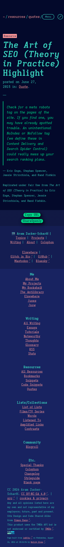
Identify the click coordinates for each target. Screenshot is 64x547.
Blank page (32, 482)
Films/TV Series (32, 411)
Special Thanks (32, 465)
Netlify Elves (37, 542)
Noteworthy (32, 336)
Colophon (47, 242)
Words (32, 416)
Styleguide (32, 478)
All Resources (32, 372)
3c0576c (26, 538)
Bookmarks (32, 376)
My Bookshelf (32, 288)
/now (32, 305)
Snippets (32, 380)
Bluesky (41, 261)
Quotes (32, 389)
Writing (15, 242)
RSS (31, 349)
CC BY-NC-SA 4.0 (33, 494)
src (9, 498)
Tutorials (32, 332)
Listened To (32, 420)
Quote (23, 87)
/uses (32, 301)
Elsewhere (30, 252)
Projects (37, 238)
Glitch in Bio (20, 256)
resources (16, 16)
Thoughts (32, 340)
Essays (32, 328)
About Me (32, 279)
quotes (33, 16)
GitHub (42, 256)
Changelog (32, 474)
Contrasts (32, 429)
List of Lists (32, 407)
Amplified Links (32, 425)
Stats (32, 353)
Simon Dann (21, 520)
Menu (48, 16)
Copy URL (32, 215)
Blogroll (32, 447)
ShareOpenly (32, 221)
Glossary (32, 345)
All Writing (32, 323)
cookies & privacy (34, 498)
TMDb (48, 529)
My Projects (32, 283)
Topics (21, 238)
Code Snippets (32, 385)
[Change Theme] (60, 16)
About (31, 242)
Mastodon (21, 261)
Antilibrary (32, 292)
